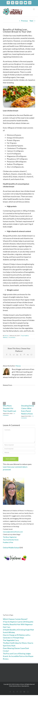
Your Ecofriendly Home (10, 540)
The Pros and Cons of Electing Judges (17, 653)
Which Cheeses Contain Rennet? (15, 619)
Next (31, 21)
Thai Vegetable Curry (11, 640)
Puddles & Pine (8, 542)
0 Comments (12, 337)
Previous (24, 21)
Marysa (6, 335)
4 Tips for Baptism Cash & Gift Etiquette (18, 622)
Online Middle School (11, 547)
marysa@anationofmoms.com (13, 532)
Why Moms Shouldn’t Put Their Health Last (9, 408)
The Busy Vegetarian (10, 537)
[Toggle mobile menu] (34, 9)
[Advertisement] (19, 590)
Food (22, 335)
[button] (4, 403)
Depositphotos (25, 686)
